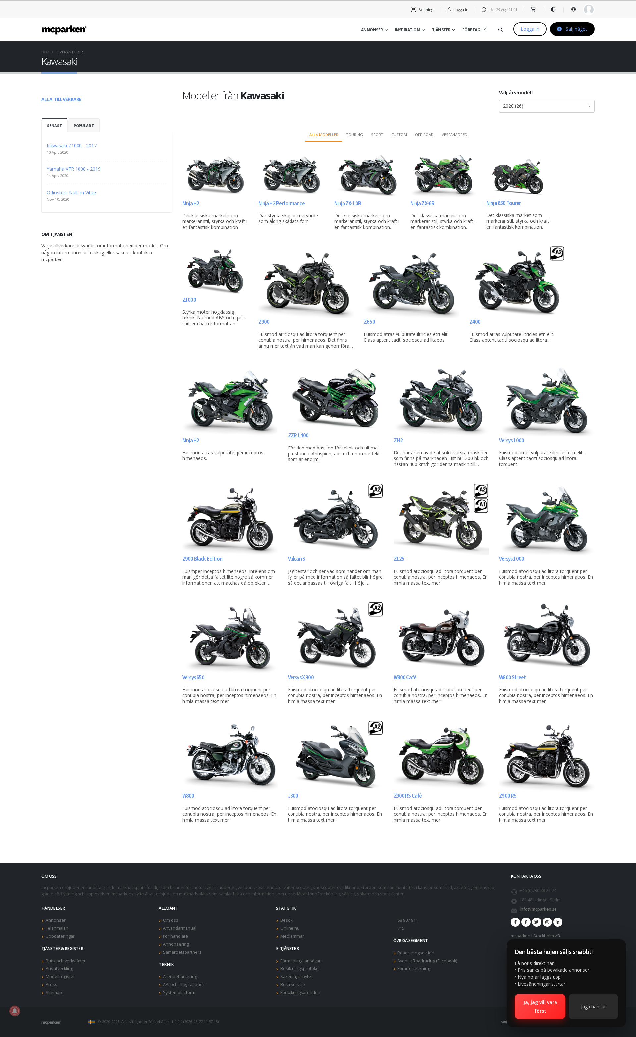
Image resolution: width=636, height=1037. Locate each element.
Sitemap (54, 992)
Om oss (170, 920)
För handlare (175, 936)
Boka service (292, 984)
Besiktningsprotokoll (300, 968)
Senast (54, 125)
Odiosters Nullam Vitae (71, 192)
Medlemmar (292, 936)
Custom (399, 134)
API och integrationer (183, 984)
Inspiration (407, 30)
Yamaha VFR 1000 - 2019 (74, 169)
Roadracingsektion (416, 953)
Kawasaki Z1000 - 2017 (72, 145)
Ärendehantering (180, 976)
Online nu (290, 928)
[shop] (534, 9)
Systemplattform (179, 992)
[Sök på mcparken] (500, 29)
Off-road (424, 134)
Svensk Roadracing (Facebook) (427, 961)
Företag (471, 30)
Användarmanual (179, 928)
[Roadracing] (526, 922)
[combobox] (547, 106)
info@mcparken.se (538, 909)
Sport (377, 134)
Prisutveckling (59, 968)
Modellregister (60, 976)
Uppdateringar (60, 936)
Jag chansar (593, 1006)
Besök (286, 920)
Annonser (372, 30)
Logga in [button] (460, 9)
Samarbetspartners (182, 952)
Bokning (425, 9)
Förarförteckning (414, 968)
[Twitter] (536, 922)
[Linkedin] (557, 922)
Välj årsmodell (516, 92)
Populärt (84, 125)
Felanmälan (57, 928)
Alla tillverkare (61, 99)
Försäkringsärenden (300, 992)
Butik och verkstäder (66, 961)
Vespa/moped (454, 134)
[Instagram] (547, 922)
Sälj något (575, 29)
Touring (354, 134)
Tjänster (441, 30)
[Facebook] (515, 922)
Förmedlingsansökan (301, 961)
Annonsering (176, 944)
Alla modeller (323, 134)
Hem (45, 51)
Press (51, 984)
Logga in (530, 29)
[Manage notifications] (14, 1011)
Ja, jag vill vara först (540, 1006)
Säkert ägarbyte (295, 976)
